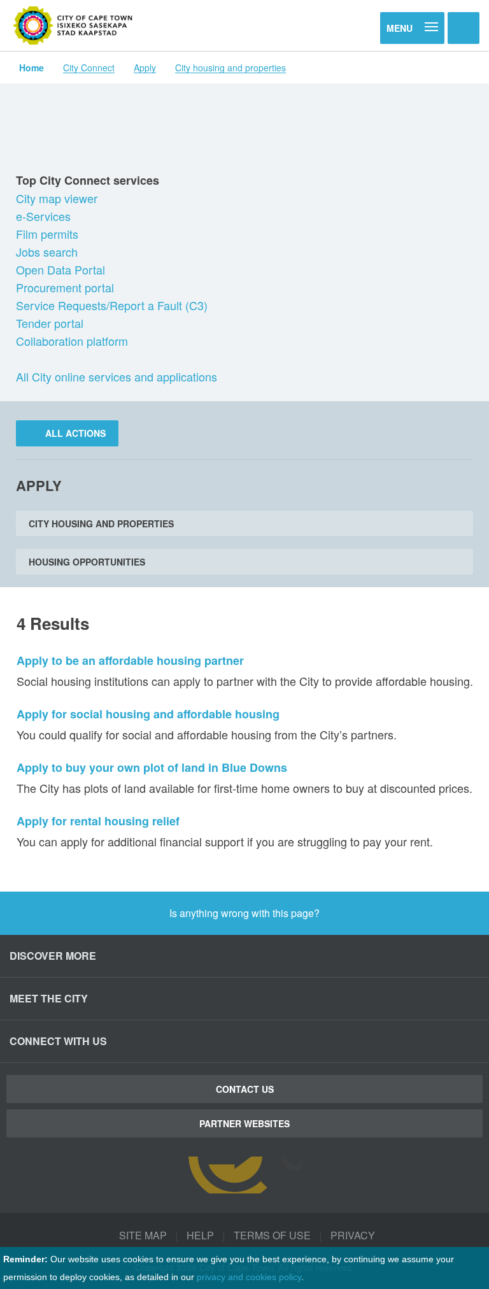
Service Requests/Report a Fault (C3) (113, 305)
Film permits (49, 233)
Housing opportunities (87, 561)
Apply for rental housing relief (98, 821)
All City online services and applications (116, 376)
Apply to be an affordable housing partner (130, 660)
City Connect (89, 67)
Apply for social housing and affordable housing (148, 714)
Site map (143, 1235)
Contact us (245, 1089)
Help (200, 1235)
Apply (145, 67)
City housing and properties (230, 67)
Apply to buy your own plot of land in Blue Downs (152, 767)
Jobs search (48, 251)
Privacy (352, 1235)
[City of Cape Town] (73, 25)
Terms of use (272, 1235)
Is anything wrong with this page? (244, 913)
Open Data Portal (62, 269)
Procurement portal (66, 287)
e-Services (45, 216)
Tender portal (51, 323)
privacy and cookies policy (249, 1277)
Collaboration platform (73, 340)
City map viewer (58, 198)
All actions (74, 433)
